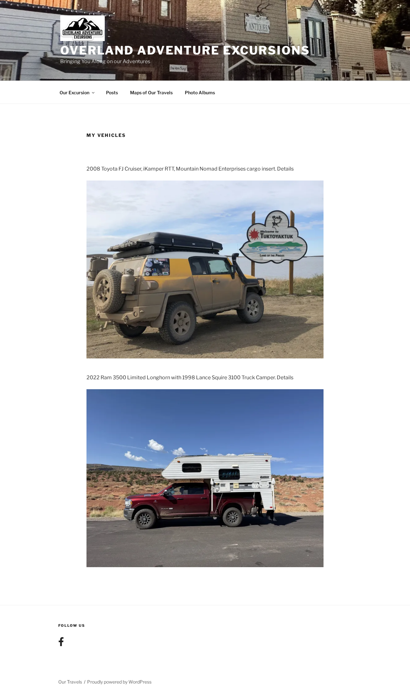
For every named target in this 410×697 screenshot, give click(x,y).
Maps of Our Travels (151, 92)
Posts (112, 92)
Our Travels (70, 681)
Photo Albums (200, 92)
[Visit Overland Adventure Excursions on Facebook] (61, 643)
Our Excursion (74, 92)
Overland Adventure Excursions (185, 50)
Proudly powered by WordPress (119, 681)
